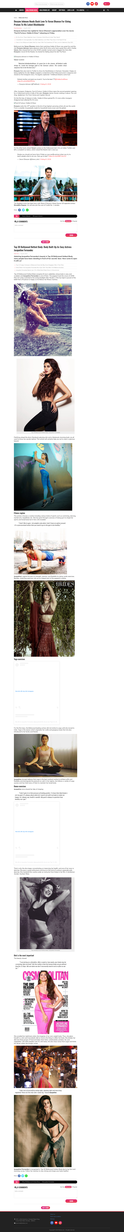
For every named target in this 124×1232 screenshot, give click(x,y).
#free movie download (41, 4)
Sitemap (52, 1219)
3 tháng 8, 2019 (45, 84)
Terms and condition (55, 1216)
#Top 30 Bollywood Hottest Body (31, 1182)
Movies (21, 10)
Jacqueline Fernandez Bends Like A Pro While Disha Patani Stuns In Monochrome (37, 270)
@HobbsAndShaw (61, 79)
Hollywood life (45, 10)
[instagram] (96, 3)
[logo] (21, 3)
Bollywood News (31, 10)
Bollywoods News (23, 18)
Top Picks (62, 10)
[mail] (100, 3)
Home (15, 18)
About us (52, 1214)
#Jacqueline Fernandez (48, 1182)
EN (105, 4)
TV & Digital (80, 10)
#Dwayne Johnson (38, 216)
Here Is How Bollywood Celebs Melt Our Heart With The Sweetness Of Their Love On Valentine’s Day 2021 (44, 42)
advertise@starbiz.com (22, 1223)
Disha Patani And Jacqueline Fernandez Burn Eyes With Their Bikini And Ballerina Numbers (40, 267)
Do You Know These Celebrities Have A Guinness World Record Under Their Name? (38, 37)
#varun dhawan (26, 216)
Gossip (54, 10)
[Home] (16, 10)
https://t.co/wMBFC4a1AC (57, 156)
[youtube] (92, 3)
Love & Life (70, 10)
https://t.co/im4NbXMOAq (26, 81)
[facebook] (88, 3)
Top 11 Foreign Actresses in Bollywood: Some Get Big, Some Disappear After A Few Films (40, 265)
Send (71, 235)
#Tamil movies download (56, 4)
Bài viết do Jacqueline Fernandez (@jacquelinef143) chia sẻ (31, 722)
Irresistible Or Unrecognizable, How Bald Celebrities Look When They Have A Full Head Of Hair (41, 40)
